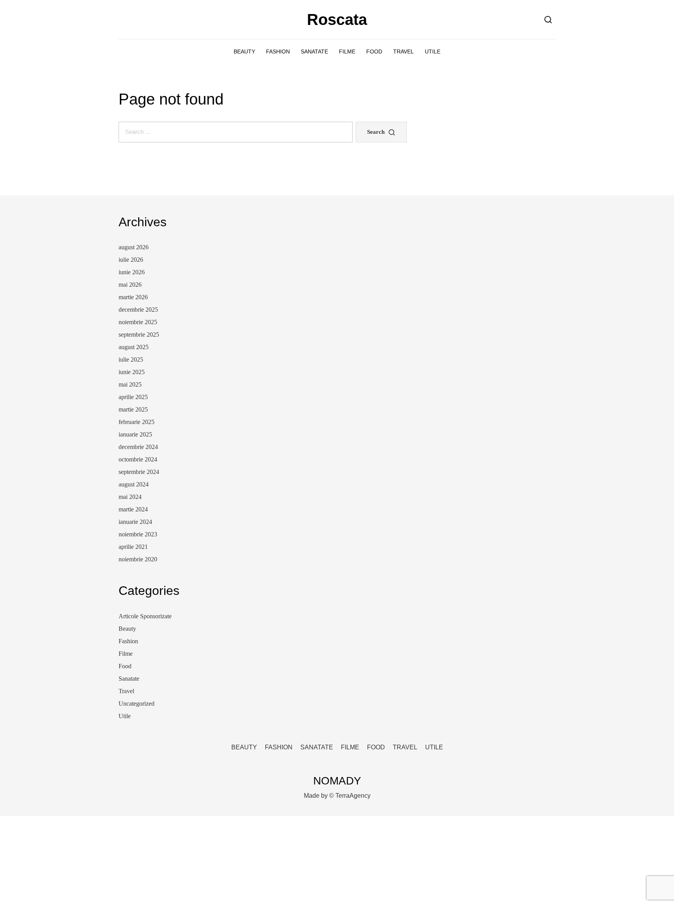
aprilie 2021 (133, 546)
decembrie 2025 (138, 309)
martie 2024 (133, 509)
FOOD (374, 51)
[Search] (548, 19)
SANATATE (314, 51)
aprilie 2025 (133, 397)
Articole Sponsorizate (145, 616)
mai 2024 (130, 496)
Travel (126, 691)
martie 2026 (133, 297)
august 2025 (134, 347)
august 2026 (134, 247)
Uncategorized (136, 703)
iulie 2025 (131, 359)
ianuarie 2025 (135, 434)
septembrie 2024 (139, 471)
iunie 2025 (132, 372)
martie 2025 (133, 409)
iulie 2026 (131, 259)
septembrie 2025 (139, 334)
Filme (126, 653)
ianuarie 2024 (135, 521)
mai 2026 (130, 284)
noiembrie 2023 (138, 534)
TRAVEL (403, 51)
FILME (347, 51)
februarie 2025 (136, 422)
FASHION (278, 51)
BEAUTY (244, 51)
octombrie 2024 (138, 459)
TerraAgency (353, 795)
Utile (125, 716)
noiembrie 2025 (138, 322)
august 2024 (134, 484)
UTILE (432, 51)
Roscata (337, 19)
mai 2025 (130, 384)
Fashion (128, 641)
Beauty (127, 628)
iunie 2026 (132, 272)
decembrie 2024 (138, 447)
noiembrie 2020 (138, 559)
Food (125, 666)
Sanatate (129, 678)
